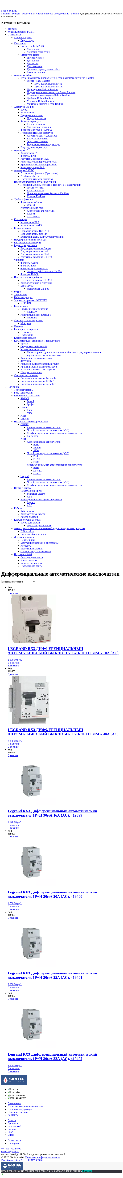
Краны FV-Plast (35, 190)
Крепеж (31, 213)
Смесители (20, 43)
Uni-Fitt (31, 205)
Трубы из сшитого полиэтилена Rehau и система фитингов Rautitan (57, 78)
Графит (31, 404)
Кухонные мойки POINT (21, 31)
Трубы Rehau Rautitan (38, 80)
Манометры (26, 285)
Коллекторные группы (32, 349)
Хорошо (87, 1171)
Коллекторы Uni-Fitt (31, 225)
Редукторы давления (25, 245)
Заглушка (25, 361)
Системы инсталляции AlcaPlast (38, 384)
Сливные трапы (23, 37)
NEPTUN (25, 303)
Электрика (13, 387)
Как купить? (14, 1126)
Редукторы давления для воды (43, 144)
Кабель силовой (29, 516)
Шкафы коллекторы (31, 372)
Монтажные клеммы (31, 548)
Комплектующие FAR (32, 167)
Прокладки (26, 335)
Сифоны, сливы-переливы (28, 320)
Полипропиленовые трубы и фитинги (35, 181)
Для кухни (32, 63)
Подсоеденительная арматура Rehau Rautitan (51, 92)
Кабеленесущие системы (27, 519)
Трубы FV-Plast (35, 187)
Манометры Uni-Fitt (38, 288)
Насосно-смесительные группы (37, 369)
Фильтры (19, 259)
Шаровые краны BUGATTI (35, 231)
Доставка (13, 1123)
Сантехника (14, 34)
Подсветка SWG (23, 554)
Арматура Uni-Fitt (23, 106)
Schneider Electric (36, 493)
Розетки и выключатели (27, 395)
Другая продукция (24, 537)
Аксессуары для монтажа (40, 210)
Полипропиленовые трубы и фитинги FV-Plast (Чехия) (50, 184)
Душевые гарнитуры (38, 52)
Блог (10, 1132)
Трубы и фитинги (23, 199)
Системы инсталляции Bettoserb (38, 378)
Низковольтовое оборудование (31, 421)
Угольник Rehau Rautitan (40, 101)
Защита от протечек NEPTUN (30, 300)
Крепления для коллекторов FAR (38, 164)
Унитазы (12, 28)
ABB (23, 415)
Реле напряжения (23, 392)
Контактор (32, 436)
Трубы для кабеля (30, 522)
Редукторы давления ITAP (34, 254)
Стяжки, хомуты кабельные (35, 551)
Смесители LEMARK (32, 46)
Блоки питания (28, 560)
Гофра (17, 291)
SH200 (37, 447)
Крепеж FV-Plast (36, 196)
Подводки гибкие (36, 118)
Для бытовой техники (39, 127)
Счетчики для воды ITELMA (36, 280)
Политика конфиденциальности (25, 1106)
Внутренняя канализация (34, 309)
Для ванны (33, 49)
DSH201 (37, 470)
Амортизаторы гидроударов (42, 135)
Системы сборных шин (33, 534)
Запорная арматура (30, 121)
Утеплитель (33, 216)
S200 (36, 450)
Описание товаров (18, 1112)
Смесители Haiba (29, 54)
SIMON (24, 398)
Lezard (24, 407)
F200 (36, 462)
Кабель (18, 508)
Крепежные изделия (25, 337)
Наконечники (27, 540)
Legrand (24, 418)
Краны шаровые (23, 228)
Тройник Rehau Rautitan (40, 98)
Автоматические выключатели (44, 427)
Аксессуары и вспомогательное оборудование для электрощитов (49, 528)
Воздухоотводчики (37, 138)
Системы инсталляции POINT (37, 381)
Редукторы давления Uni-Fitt (36, 257)
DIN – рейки (27, 531)
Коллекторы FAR (29, 153)
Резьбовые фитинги (31, 176)
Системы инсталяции (26, 375)
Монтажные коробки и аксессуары (39, 542)
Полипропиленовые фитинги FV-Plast (48, 193)
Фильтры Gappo (29, 262)
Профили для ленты (31, 566)
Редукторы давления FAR (34, 158)
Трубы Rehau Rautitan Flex (47, 83)
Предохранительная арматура (36, 132)
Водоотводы (27, 40)
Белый (30, 401)
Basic (36, 444)
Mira (29, 412)
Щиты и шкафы (22, 488)
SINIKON (32, 311)
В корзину (13, 665)
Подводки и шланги (31, 115)
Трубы (24, 109)
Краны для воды (36, 124)
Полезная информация (20, 1109)
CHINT (24, 424)
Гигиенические (35, 57)
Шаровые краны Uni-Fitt (33, 233)
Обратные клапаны (37, 141)
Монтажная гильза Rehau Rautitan (45, 104)
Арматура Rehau (23, 75)
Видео (11, 1134)
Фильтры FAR (28, 155)
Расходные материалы (26, 329)
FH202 (37, 459)
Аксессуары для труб (32, 207)
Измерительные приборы (28, 277)
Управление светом (31, 563)
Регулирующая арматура (33, 147)
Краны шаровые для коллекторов (38, 366)
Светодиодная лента (31, 557)
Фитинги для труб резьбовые (36, 130)
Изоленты (25, 545)
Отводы (18, 326)
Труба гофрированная (39, 525)
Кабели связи (27, 511)
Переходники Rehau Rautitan (42, 89)
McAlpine (32, 317)
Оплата (12, 1120)
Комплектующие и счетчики (36, 283)
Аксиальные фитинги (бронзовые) (39, 173)
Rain (29, 410)
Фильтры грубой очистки (34, 268)
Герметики (26, 332)
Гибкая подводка (23, 297)
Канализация (21, 306)
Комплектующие (36, 72)
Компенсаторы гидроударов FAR (38, 161)
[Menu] (3, 1164)
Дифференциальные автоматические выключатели (54, 433)
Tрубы (24, 343)
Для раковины (34, 66)
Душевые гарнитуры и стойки (43, 69)
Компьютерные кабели (32, 514)
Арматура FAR (22, 150)
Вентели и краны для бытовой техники (42, 236)
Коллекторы (27, 112)
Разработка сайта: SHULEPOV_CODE (22, 1160)
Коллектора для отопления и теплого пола (37, 340)
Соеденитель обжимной (33, 346)
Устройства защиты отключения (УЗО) (48, 430)
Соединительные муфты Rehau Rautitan (48, 95)
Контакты (13, 1115)
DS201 (37, 473)
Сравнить (13, 593)
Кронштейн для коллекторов (36, 358)
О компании (14, 1103)
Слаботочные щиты (31, 490)
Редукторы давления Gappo (35, 248)
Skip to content (8, 10)
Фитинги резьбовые (31, 202)
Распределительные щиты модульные (41, 499)
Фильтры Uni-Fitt (29, 274)
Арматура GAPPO (24, 170)
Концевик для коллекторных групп (39, 363)
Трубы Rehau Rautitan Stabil (48, 86)
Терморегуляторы (23, 389)
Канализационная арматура (35, 314)
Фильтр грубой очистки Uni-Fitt (44, 271)
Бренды (12, 1129)
